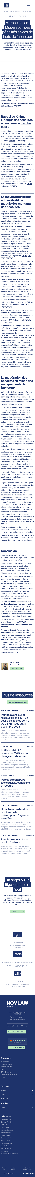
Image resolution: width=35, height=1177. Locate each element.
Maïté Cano (4, 1125)
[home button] (6, 5)
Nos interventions (6, 1064)
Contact (3, 1077)
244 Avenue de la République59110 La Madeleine (18, 985)
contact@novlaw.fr (25, 962)
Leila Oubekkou (6, 1146)
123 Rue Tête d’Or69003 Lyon (18, 946)
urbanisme (5, 642)
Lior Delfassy (5, 1151)
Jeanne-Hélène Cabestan (9, 1154)
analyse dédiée (6, 345)
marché (12, 141)
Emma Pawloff (6, 1138)
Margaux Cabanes (7, 1130)
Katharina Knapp (6, 1143)
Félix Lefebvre (5, 1135)
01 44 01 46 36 (8, 962)
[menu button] (28, 5)
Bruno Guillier (5, 1127)
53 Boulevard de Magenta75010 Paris (18, 966)
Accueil (6, 11)
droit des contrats (19, 635)
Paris (17, 954)
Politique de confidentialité (27, 1168)
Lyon (17, 934)
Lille (17, 973)
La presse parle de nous (9, 1075)
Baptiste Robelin (6, 1122)
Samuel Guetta (6, 1148)
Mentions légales (13, 1168)
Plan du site (4, 1168)
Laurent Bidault (6, 1119)
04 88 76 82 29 (19, 943)
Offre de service (6, 1072)
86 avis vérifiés (17, 1042)
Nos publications (15, 11)
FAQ (2, 1069)
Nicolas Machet (6, 1133)
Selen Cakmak (5, 1141)
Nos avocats (5, 1061)
